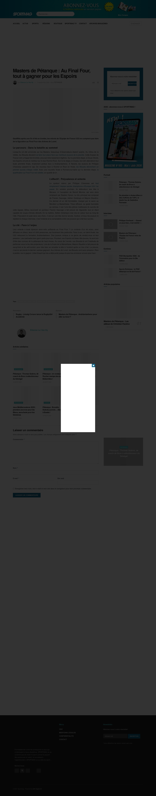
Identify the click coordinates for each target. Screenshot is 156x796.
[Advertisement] (78, 398)
